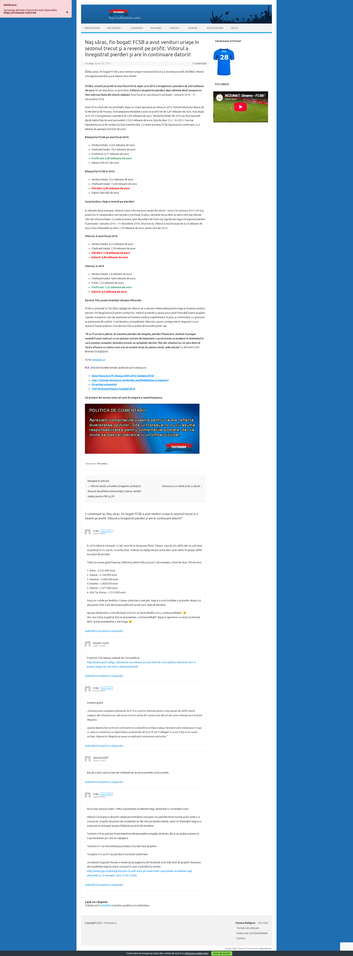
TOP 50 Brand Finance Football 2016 (113, 388)
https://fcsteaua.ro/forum (20, 12)
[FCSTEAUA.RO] (176, 22)
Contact (240, 938)
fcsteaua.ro (110, 922)
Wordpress (266, 948)
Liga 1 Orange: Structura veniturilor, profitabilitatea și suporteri (130, 380)
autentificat (106, 905)
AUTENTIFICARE (215, 28)
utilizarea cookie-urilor (196, 953)
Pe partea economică (104, 384)
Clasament (136, 28)
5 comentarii (199, 63)
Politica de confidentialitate (252, 933)
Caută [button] (234, 28)
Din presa (102, 463)
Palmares (156, 28)
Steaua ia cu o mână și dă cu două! (182, 486)
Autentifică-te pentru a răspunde (103, 631)
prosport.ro (98, 359)
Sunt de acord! (221, 953)
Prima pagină (92, 28)
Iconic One (231, 948)
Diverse (192, 28)
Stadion (174, 28)
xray (91, 63)
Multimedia (114, 28)
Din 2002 (263, 922)
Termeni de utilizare (247, 928)
